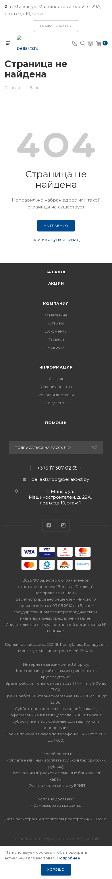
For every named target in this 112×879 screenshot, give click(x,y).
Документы (56, 331)
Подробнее (68, 858)
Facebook (49, 525)
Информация (56, 367)
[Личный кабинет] (90, 44)
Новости (56, 347)
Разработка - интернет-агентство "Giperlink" (56, 838)
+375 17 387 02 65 (57, 468)
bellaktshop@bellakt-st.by (60, 479)
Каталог (56, 271)
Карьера (56, 339)
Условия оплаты (56, 386)
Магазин (56, 378)
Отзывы (56, 323)
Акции (56, 283)
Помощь (56, 422)
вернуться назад (61, 239)
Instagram (63, 525)
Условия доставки (56, 394)
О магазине (56, 315)
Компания (56, 303)
